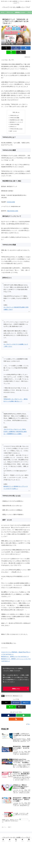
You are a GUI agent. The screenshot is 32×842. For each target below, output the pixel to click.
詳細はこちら (16, 688)
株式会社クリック (18, 695)
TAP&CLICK (9, 695)
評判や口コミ (13, 126)
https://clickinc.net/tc (12, 211)
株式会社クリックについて (16, 122)
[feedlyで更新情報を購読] (23, 715)
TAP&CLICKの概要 (14, 117)
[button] (21, 52)
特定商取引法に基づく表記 (16, 120)
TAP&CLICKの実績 (14, 124)
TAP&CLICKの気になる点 (16, 128)
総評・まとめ (13, 131)
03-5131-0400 (11, 202)
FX (3, 695)
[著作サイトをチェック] (8, 715)
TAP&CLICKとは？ (14, 115)
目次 (14, 112)
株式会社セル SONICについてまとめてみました (15, 656)
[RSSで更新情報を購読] (16, 719)
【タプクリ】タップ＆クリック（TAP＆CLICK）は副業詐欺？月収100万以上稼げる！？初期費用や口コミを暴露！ (15, 431)
